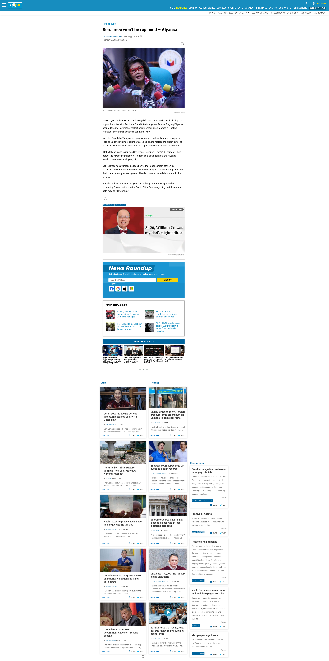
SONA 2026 (228, 13)
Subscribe (321, 4)
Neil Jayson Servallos (160, 473)
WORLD (211, 8)
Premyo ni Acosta (202, 513)
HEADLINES (181, 8)
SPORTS (232, 8)
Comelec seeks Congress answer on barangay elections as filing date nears (123, 578)
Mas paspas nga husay (205, 635)
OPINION (193, 8)
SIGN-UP (168, 280)
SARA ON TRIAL (215, 13)
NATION (203, 8)
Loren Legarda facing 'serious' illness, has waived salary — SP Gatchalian (121, 416)
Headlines (109, 24)
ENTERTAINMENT (246, 8)
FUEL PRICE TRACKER (260, 13)
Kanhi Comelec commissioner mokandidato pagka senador (209, 592)
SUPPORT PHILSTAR (317, 8)
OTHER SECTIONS (298, 8)
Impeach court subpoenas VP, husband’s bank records (167, 467)
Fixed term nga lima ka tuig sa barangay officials (209, 471)
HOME (172, 8)
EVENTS (273, 8)
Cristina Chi (157, 422)
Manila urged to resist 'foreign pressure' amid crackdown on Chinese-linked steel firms (167, 414)
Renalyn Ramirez (111, 529)
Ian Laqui (156, 530)
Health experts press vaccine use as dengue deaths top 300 (123, 523)
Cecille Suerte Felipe (112, 36)
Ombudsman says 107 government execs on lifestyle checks (121, 632)
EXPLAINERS (292, 13)
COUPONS (284, 8)
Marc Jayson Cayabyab (160, 581)
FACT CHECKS (305, 13)
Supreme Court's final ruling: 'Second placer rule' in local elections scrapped (166, 522)
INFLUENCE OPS (278, 13)
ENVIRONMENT (319, 13)
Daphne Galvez (111, 640)
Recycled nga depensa (204, 541)
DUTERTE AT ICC (242, 13)
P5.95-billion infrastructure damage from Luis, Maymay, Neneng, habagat (120, 470)
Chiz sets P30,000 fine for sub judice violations (167, 575)
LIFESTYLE (261, 8)
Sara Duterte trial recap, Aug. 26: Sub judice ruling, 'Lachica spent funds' (167, 630)
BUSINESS (222, 8)
